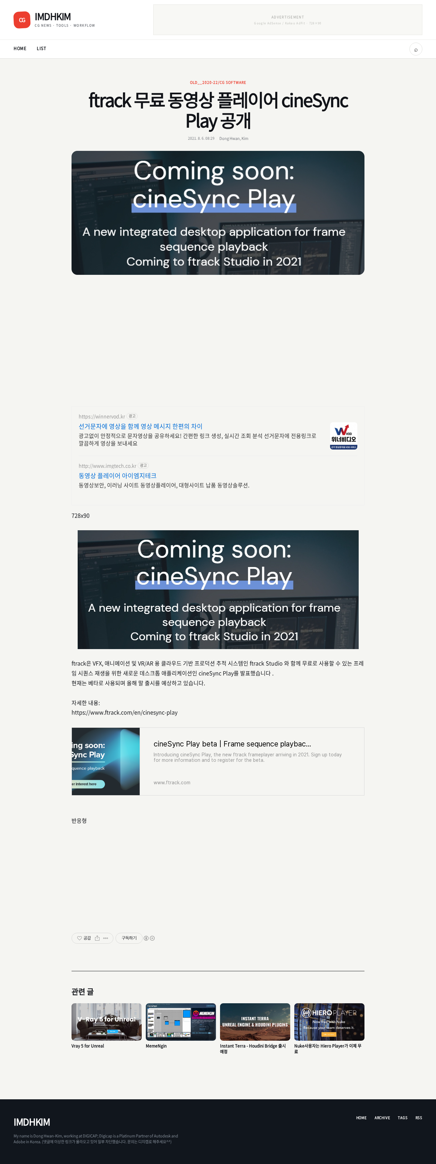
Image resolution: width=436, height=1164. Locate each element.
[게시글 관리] (106, 938)
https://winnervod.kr (102, 416)
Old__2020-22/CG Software (218, 82)
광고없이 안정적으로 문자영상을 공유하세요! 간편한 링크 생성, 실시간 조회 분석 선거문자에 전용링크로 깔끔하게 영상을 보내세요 (197, 439)
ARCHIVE (382, 1117)
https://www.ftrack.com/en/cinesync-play (124, 712)
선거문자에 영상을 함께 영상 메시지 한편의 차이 (141, 426)
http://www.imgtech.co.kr (107, 466)
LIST (41, 48)
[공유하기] (97, 938)
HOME (20, 48)
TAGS (402, 1117)
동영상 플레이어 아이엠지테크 (118, 476)
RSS (419, 1117)
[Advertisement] (218, 341)
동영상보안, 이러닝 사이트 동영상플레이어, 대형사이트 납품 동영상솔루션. (164, 485)
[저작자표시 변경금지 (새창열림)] (149, 938)
